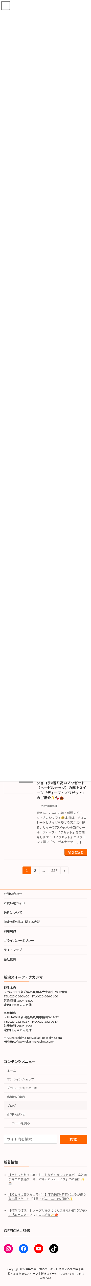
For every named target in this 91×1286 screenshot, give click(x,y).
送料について (13, 912)
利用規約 (10, 931)
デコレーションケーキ (22, 1088)
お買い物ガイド (14, 903)
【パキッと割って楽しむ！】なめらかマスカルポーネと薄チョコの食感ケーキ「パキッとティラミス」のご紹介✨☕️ (47, 1179)
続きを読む (75, 852)
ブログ (11, 1106)
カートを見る (21, 1123)
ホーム (11, 1071)
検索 (74, 1139)
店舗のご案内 (16, 1097)
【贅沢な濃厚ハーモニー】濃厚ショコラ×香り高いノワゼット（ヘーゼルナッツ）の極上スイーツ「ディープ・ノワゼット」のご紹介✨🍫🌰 (61, 788)
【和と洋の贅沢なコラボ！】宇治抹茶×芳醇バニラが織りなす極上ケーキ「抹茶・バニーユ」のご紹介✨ (47, 1197)
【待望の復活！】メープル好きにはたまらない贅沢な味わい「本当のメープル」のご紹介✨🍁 (47, 1213)
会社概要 (10, 959)
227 (54, 871)
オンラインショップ (20, 1079)
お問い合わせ (13, 894)
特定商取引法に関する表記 (22, 922)
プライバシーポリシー (19, 940)
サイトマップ (13, 950)
